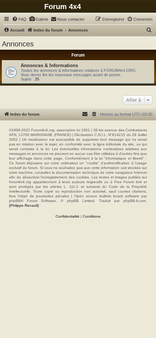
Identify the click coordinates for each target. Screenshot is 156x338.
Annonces (18, 44)
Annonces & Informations (49, 65)
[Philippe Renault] (24, 205)
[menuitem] (19, 19)
